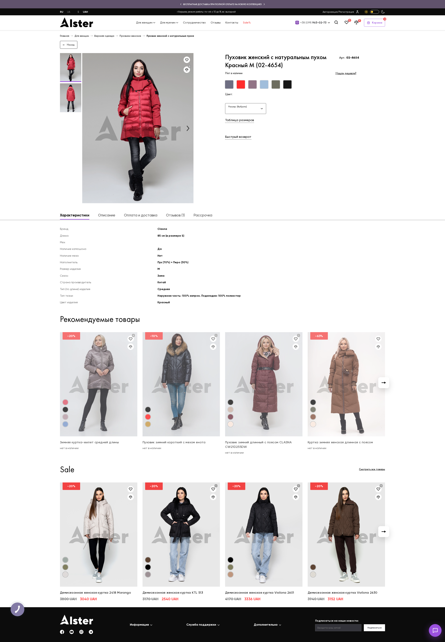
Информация (139, 625)
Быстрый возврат (238, 136)
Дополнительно (266, 625)
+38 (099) (313, 22)
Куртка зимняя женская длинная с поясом (340, 442)
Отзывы (216, 22)
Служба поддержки (201, 625)
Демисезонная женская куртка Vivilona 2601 (259, 592)
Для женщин (144, 22)
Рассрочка (202, 215)
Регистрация (346, 11)
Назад (71, 44)
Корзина (378, 21)
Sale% (247, 22)
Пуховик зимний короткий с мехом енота (174, 442)
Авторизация (330, 11)
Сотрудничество (194, 22)
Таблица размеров (239, 120)
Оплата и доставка (140, 215)
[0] (346, 22)
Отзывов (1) (175, 215)
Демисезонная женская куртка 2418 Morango (95, 592)
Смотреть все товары (372, 469)
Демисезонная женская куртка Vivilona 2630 (342, 592)
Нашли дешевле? (345, 73)
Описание (106, 215)
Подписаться (374, 628)
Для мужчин (167, 22)
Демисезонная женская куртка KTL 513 (173, 592)
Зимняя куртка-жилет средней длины (89, 442)
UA (68, 11)
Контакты (231, 22)
